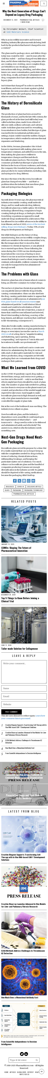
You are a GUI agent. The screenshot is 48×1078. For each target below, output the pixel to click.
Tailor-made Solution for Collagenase (19, 648)
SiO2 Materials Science (18, 32)
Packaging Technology (33, 490)
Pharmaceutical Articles (30, 20)
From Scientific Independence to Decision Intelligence (23, 753)
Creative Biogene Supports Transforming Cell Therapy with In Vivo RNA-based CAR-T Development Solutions (25, 726)
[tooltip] (15, 481)
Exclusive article (34, 486)
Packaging (17, 490)
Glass (7, 490)
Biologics (10, 486)
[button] (44, 3)
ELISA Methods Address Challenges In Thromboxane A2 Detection (23, 741)
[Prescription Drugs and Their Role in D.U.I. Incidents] (24, 795)
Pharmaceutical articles (23, 494)
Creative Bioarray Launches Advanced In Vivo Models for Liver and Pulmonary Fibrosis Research (25, 733)
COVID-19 (20, 486)
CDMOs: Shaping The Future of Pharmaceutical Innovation (16, 549)
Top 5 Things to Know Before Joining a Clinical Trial (20, 600)
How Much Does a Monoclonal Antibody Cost (19, 748)
